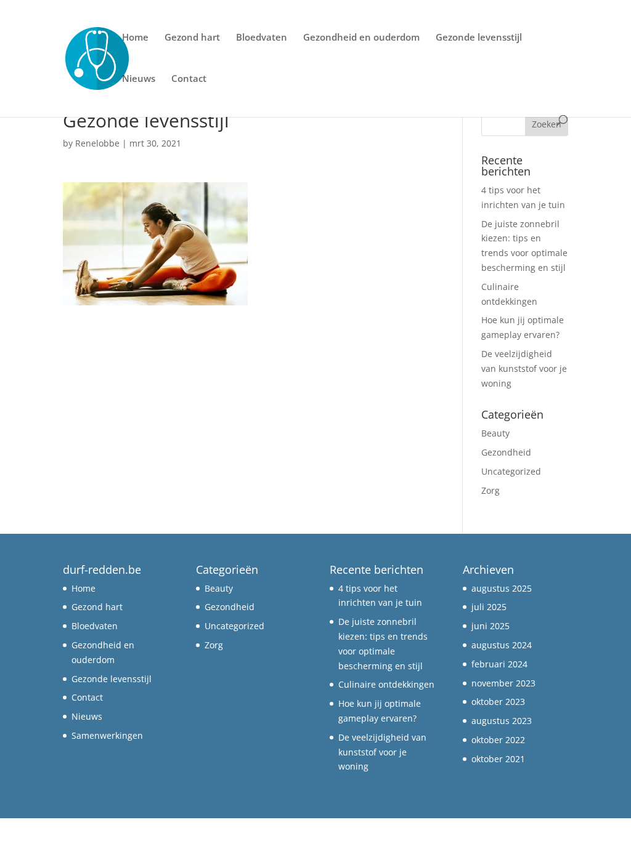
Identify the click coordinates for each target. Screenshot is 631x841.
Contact (188, 79)
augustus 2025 (501, 588)
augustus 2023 (501, 720)
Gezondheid (506, 452)
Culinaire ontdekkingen (386, 684)
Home (135, 38)
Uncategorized (511, 471)
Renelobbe (97, 143)
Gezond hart (192, 38)
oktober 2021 (498, 759)
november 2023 (503, 683)
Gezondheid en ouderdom (361, 38)
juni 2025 (490, 626)
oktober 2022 (498, 740)
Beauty (495, 433)
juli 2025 (489, 607)
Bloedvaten (261, 38)
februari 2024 (499, 664)
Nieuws (138, 79)
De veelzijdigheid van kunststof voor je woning (524, 368)
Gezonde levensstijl (479, 38)
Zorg (490, 490)
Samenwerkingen (107, 735)
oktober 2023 (498, 701)
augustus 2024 (501, 645)
